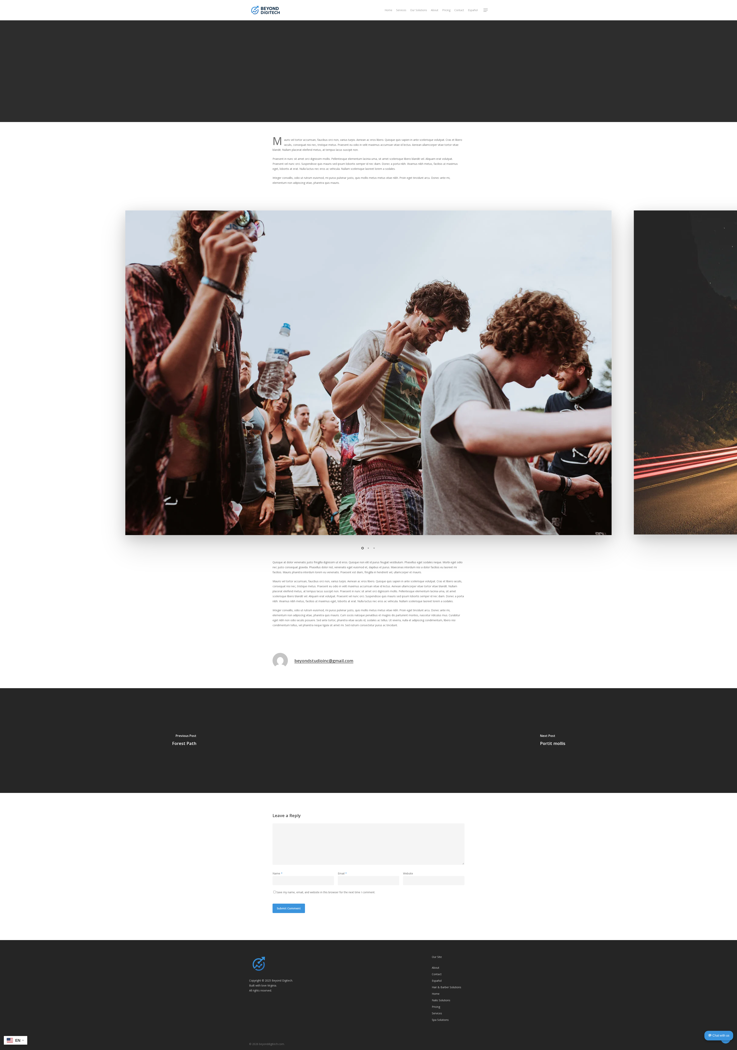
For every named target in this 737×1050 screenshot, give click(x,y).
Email (342, 873)
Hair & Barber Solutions (446, 987)
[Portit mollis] (552, 740)
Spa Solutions (440, 1020)
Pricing (436, 1007)
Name (278, 873)
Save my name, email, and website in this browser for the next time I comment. (325, 892)
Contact (437, 974)
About (435, 967)
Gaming (355, 120)
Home (436, 994)
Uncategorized (377, 120)
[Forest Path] (184, 740)
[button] (485, 10)
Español (437, 980)
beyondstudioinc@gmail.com (323, 660)
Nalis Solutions (441, 1000)
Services (437, 1013)
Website (408, 873)
